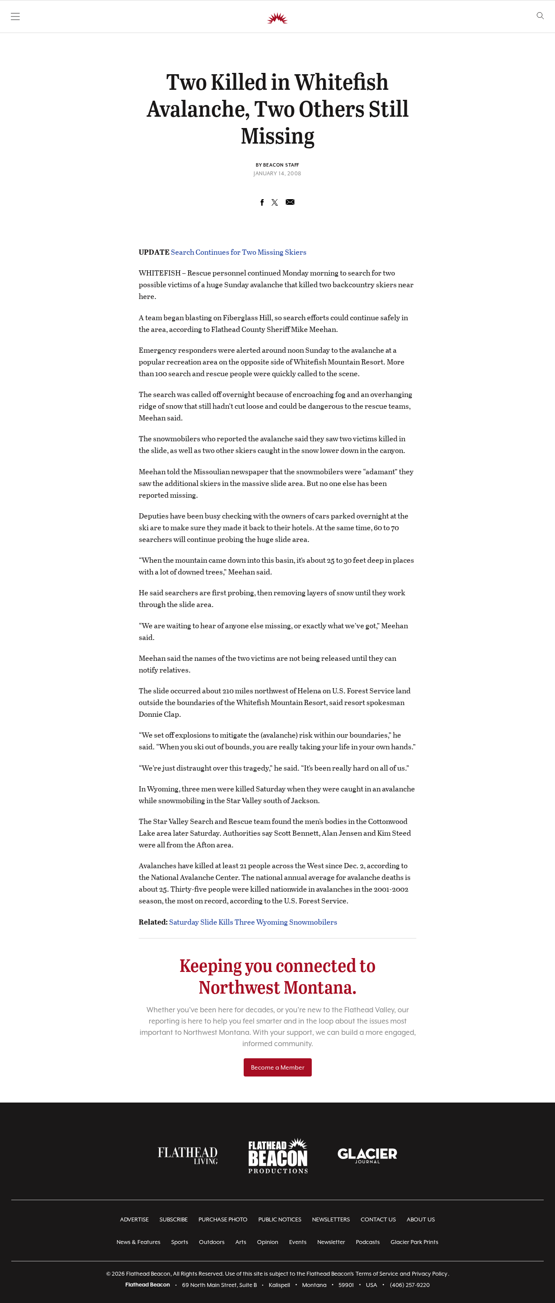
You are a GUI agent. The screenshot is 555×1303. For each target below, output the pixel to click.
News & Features (138, 1242)
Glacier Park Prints (414, 1242)
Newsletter (331, 1242)
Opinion (267, 1242)
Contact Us (378, 1219)
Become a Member (277, 1067)
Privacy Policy (429, 1273)
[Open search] (540, 15)
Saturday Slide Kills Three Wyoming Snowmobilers (253, 921)
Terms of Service (377, 1273)
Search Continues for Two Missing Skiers (239, 251)
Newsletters (331, 1219)
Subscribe (174, 1219)
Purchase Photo (223, 1219)
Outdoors (212, 1242)
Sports (179, 1242)
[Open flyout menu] (15, 16)
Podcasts (368, 1242)
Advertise (134, 1219)
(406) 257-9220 (410, 1285)
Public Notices (279, 1219)
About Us (421, 1219)
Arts (240, 1242)
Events (298, 1242)
